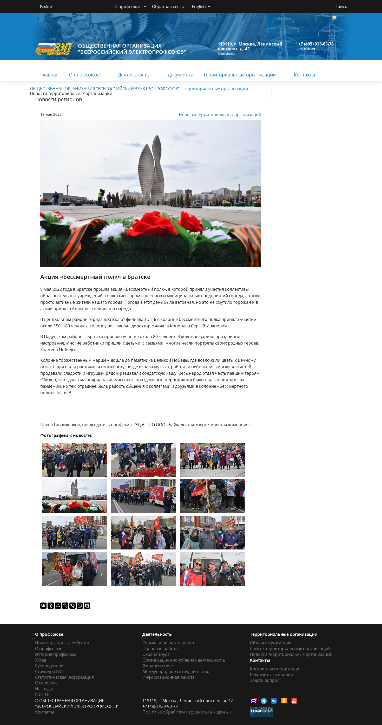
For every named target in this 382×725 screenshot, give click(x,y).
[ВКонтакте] (43, 606)
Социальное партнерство (168, 643)
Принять (349, 713)
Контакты (304, 75)
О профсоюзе (128, 6)
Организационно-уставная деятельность (183, 660)
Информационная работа (168, 677)
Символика (46, 683)
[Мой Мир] (58, 606)
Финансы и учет (158, 666)
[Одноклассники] (51, 606)
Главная (49, 75)
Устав (40, 660)
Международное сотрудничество (175, 671)
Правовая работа (160, 648)
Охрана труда (156, 654)
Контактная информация (275, 669)
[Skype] (87, 606)
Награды (44, 688)
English (199, 6)
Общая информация (270, 643)
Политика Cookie (41, 717)
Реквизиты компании (271, 674)
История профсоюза (55, 654)
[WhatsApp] (80, 606)
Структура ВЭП (49, 671)
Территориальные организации (239, 75)
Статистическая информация (64, 677)
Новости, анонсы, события (62, 643)
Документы (180, 75)
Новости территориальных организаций (220, 115)
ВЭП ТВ (42, 694)
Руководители (49, 666)
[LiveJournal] (65, 606)
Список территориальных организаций (290, 648)
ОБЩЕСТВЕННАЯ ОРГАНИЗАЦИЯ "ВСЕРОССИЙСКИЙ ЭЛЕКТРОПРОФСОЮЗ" (132, 48)
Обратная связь (168, 6)
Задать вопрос (264, 680)
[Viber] (72, 606)
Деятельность (133, 75)
